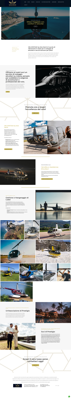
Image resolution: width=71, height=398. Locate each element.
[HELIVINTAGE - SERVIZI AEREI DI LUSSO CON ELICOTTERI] (12, 3)
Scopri (35, 26)
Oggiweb (36, 386)
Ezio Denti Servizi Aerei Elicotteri (35, 20)
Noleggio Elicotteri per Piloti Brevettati (35, 23)
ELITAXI (8, 91)
